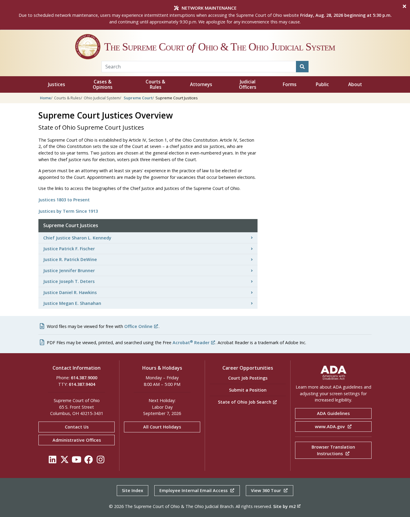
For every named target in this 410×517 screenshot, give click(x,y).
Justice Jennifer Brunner (69, 270)
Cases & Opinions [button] (103, 84)
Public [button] (322, 84)
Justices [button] (56, 84)
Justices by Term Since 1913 (68, 211)
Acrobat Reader (191, 342)
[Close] (404, 6)
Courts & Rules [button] (155, 84)
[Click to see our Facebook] (88, 461)
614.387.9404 (82, 384)
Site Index (132, 490)
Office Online (138, 326)
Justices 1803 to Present (64, 200)
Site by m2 (284, 506)
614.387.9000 (84, 377)
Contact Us (77, 427)
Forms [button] (290, 84)
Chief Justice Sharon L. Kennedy (77, 238)
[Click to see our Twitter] (64, 461)
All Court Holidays (162, 427)
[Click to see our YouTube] (76, 461)
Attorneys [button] (201, 84)
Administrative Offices (77, 440)
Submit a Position (248, 390)
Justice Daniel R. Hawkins (70, 292)
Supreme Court (138, 98)
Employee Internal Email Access (194, 490)
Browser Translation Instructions (333, 450)
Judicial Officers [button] (247, 84)
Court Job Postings (247, 378)
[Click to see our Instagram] (100, 461)
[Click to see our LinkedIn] (52, 461)
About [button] (355, 84)
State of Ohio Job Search (245, 402)
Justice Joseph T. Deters (69, 281)
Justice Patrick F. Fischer (69, 248)
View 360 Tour (266, 490)
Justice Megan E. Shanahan (72, 303)
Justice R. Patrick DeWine (70, 259)
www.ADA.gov (330, 426)
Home (45, 98)
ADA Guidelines (333, 413)
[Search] (302, 66)
